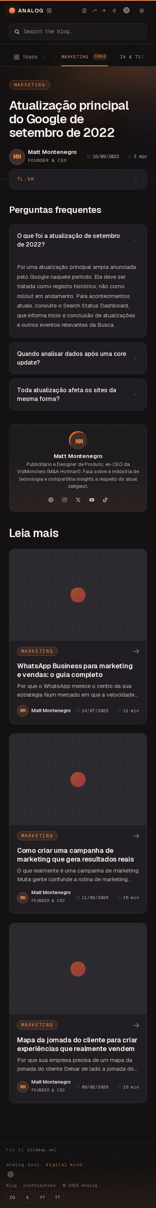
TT (57, 1197)
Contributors (40, 1185)
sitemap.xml (41, 1149)
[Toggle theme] (141, 10)
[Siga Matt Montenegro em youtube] (91, 500)
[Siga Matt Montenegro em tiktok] (105, 500)
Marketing (29, 84)
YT (42, 1197)
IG (12, 1197)
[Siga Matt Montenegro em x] (78, 500)
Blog (11, 1185)
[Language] (126, 10)
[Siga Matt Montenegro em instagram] (64, 500)
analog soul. (46, 1164)
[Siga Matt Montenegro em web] (50, 500)
